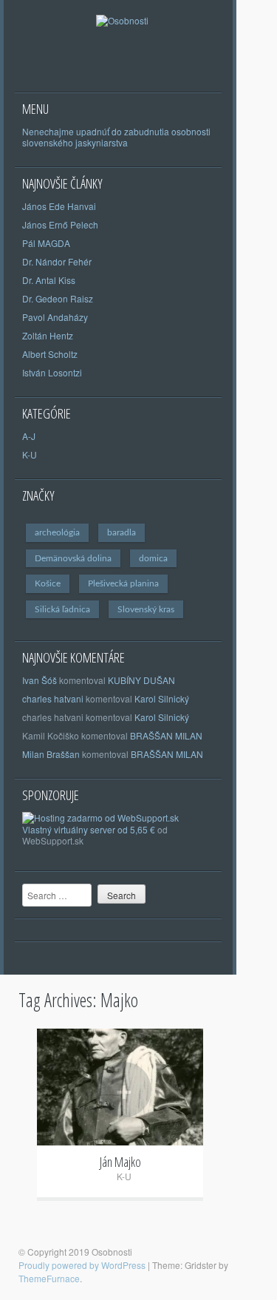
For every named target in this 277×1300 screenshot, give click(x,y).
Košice (48, 583)
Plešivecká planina (123, 583)
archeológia (57, 532)
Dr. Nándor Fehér (57, 261)
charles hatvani (52, 698)
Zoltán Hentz (47, 335)
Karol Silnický (161, 698)
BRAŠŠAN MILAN (166, 735)
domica (153, 558)
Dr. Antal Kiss (48, 280)
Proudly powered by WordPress (82, 1265)
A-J (28, 436)
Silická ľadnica (62, 609)
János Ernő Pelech (60, 224)
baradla (121, 532)
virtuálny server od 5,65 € (104, 829)
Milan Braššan (51, 754)
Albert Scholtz (50, 354)
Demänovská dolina (73, 558)
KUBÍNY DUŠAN (141, 680)
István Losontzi (52, 372)
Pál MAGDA (46, 243)
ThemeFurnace (49, 1278)
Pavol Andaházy (55, 317)
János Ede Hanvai (59, 206)
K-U (29, 454)
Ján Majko (120, 1162)
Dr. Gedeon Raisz (57, 298)
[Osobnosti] (122, 37)
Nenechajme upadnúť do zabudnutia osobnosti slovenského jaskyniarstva (116, 137)
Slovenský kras (145, 609)
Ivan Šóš (39, 680)
